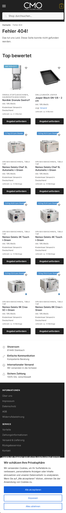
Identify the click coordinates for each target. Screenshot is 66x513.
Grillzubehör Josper (46, 95)
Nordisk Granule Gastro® (16, 100)
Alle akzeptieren (33, 489)
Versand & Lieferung (13, 440)
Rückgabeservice (11, 445)
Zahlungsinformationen (14, 434)
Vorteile (6, 429)
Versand (43, 108)
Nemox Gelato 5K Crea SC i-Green (14, 309)
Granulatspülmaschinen (15, 95)
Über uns (7, 395)
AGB (4, 411)
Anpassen (33, 498)
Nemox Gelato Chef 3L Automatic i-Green (14, 169)
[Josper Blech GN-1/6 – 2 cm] (49, 77)
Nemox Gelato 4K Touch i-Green (48, 239)
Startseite (6, 25)
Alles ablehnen (33, 506)
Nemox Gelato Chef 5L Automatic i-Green (47, 169)
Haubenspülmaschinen (14, 97)
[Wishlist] (26, 68)
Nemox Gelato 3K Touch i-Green (15, 239)
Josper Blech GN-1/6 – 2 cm (48, 99)
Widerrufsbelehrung (13, 416)
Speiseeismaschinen (12, 162)
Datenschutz (9, 406)
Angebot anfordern (16, 121)
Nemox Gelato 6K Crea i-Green (49, 309)
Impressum (8, 401)
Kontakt (6, 450)
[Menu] (7, 6)
